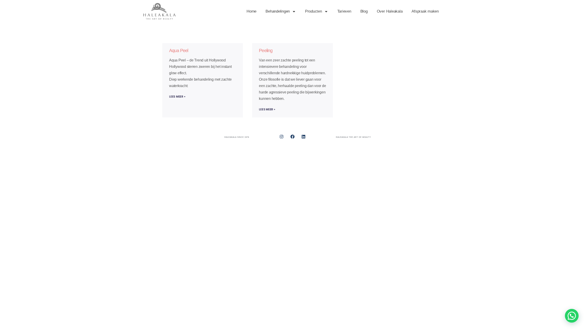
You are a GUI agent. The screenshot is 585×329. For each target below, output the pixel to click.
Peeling (265, 50)
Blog (364, 11)
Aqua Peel (178, 50)
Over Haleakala (390, 11)
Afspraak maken (425, 11)
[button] (572, 316)
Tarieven (344, 11)
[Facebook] (292, 137)
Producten (313, 11)
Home (251, 11)
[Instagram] (281, 137)
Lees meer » (177, 96)
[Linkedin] (303, 137)
